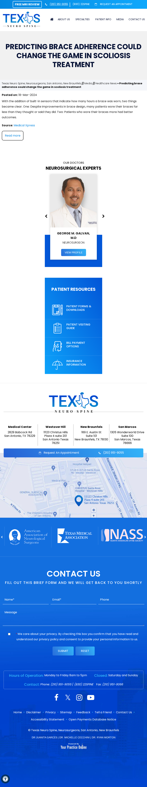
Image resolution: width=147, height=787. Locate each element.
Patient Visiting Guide (78, 326)
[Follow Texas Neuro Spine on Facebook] (56, 698)
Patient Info (103, 19)
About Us (64, 19)
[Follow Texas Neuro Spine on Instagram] (79, 698)
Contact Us (137, 19)
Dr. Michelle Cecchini (74, 737)
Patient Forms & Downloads (78, 308)
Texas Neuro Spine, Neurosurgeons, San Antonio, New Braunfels (41, 83)
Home (52, 19)
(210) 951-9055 (59, 4)
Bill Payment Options (75, 344)
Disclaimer (33, 712)
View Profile (73, 252)
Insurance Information (76, 363)
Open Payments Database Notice (92, 719)
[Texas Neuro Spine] (21, 19)
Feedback (83, 712)
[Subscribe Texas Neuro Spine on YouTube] (90, 698)
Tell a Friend (103, 712)
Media (120, 19)
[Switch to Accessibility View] (5, 778)
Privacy (50, 712)
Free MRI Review (27, 4)
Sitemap (66, 712)
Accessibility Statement (47, 719)
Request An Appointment (115, 4)
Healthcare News (106, 83)
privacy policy (49, 639)
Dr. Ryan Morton (103, 737)
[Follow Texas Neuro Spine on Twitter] (67, 698)
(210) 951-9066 (112, 684)
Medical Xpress (24, 125)
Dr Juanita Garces (44, 737)
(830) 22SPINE (81, 4)
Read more (12, 135)
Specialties (82, 19)
